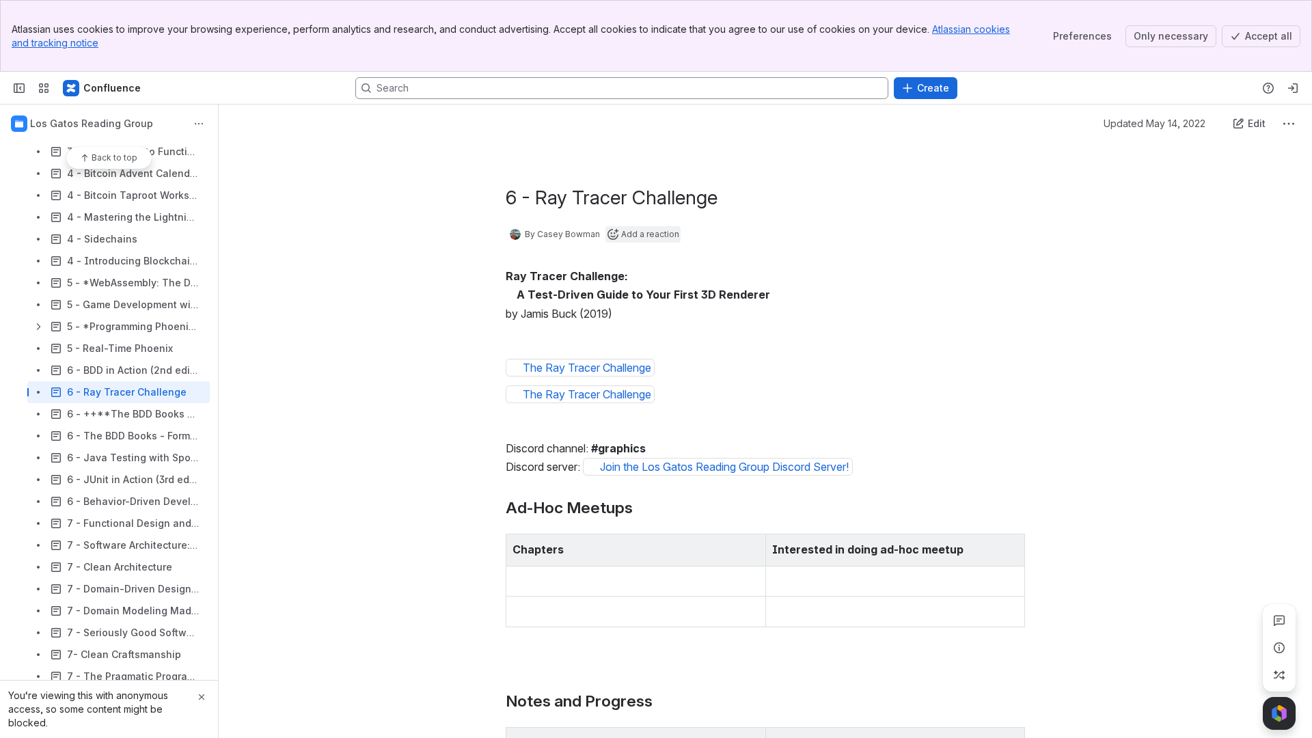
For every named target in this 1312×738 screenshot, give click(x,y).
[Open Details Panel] (1279, 648)
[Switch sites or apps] (44, 88)
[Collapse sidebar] (19, 88)
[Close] (201, 697)
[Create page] (1279, 675)
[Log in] (1293, 88)
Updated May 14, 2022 (1154, 123)
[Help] (1268, 88)
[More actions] (199, 123)
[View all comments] (1279, 620)
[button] (751, 548)
